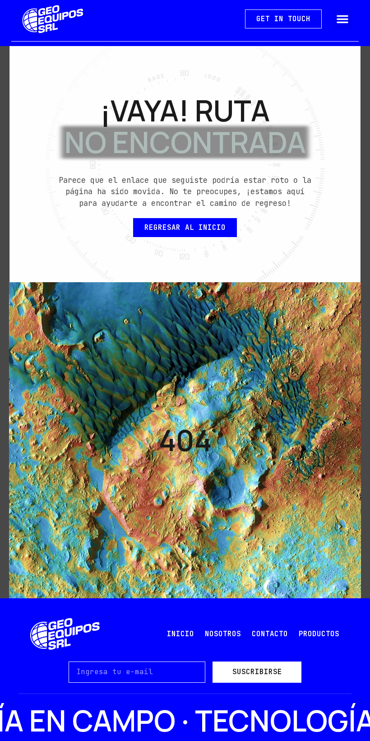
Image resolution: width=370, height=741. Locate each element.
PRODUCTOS (319, 633)
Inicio (180, 633)
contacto (270, 633)
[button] (342, 18)
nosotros (223, 633)
